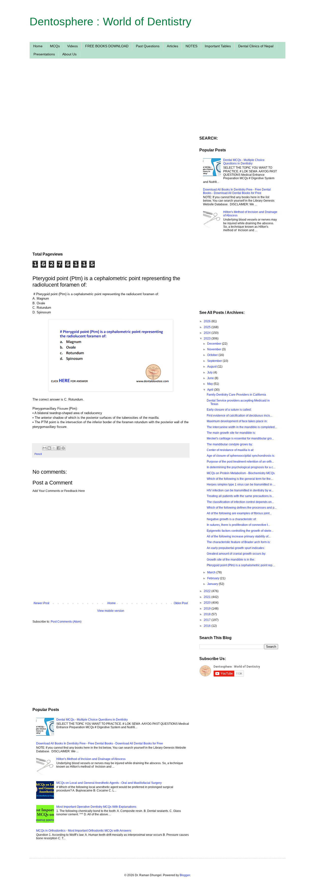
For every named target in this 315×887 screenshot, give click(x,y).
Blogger (185, 875)
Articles (172, 46)
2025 (207, 327)
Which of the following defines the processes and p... (242, 507)
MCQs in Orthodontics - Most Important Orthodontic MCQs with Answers (83, 830)
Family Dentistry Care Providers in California (236, 394)
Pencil (38, 453)
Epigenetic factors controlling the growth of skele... (240, 530)
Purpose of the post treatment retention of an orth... (240, 461)
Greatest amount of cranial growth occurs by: (236, 553)
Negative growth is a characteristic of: (231, 519)
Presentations (44, 54)
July (210, 372)
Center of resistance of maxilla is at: (230, 450)
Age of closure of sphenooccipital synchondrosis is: (241, 455)
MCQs (55, 46)
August (212, 366)
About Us (69, 54)
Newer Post (41, 603)
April (210, 389)
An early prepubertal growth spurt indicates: (236, 548)
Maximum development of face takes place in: (237, 421)
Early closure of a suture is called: (229, 409)
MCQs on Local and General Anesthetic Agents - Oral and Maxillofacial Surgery (109, 783)
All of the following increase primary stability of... (238, 536)
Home (38, 46)
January (213, 584)
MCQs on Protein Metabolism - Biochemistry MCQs (241, 473)
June (211, 378)
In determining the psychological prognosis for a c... (241, 467)
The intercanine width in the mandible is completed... (242, 427)
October (213, 355)
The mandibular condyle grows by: (230, 444)
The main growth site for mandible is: (231, 433)
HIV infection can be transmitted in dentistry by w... (240, 490)
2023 (207, 338)
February (213, 578)
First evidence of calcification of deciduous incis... (239, 415)
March (211, 572)
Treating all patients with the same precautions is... (240, 496)
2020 (207, 602)
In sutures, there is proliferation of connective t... (238, 525)
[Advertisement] (110, 109)
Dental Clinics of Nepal (255, 46)
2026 (207, 321)
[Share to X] (53, 448)
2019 (207, 608)
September (215, 361)
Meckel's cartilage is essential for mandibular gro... (240, 438)
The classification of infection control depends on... (240, 502)
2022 (207, 591)
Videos (72, 46)
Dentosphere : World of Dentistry (110, 21)
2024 (207, 333)
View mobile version (110, 611)
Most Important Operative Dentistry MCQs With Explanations (96, 806)
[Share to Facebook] (58, 448)
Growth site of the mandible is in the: (231, 559)
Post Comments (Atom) (66, 621)
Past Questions (147, 46)
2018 (207, 614)
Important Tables (218, 46)
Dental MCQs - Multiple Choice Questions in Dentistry (92, 719)
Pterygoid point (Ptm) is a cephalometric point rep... (241, 565)
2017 (207, 620)
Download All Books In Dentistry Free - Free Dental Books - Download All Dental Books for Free (99, 743)
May (210, 384)
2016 (207, 626)
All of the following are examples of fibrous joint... (239, 513)
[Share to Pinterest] (63, 448)
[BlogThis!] (49, 448)
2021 (207, 597)
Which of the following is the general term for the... (240, 479)
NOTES (191, 46)
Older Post (181, 603)
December (214, 343)
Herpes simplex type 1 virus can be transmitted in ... (241, 484)
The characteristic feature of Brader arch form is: (238, 542)
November (214, 349)
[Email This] (44, 448)
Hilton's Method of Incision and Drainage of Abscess (91, 759)
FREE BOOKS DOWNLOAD (106, 46)
